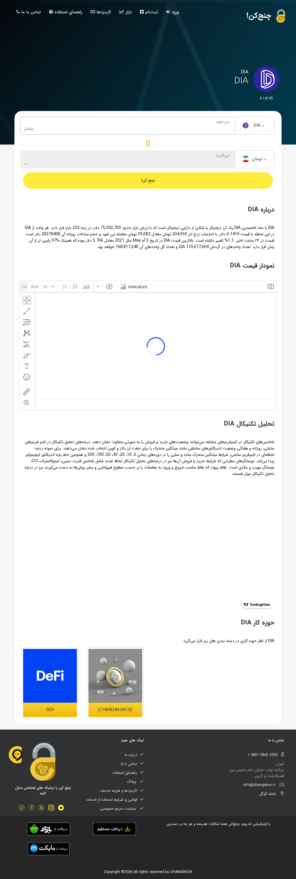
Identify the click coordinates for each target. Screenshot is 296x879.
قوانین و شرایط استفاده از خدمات (111, 800)
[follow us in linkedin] (42, 808)
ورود (174, 12)
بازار (128, 12)
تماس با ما (30, 12)
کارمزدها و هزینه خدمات (118, 791)
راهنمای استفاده (67, 12)
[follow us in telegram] (62, 808)
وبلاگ (132, 782)
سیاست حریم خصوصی (118, 809)
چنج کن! (148, 180)
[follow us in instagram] (52, 808)
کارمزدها (103, 12)
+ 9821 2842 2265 (263, 755)
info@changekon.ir (260, 785)
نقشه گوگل (268, 794)
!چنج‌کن (260, 16)
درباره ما (131, 755)
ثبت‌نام (151, 12)
